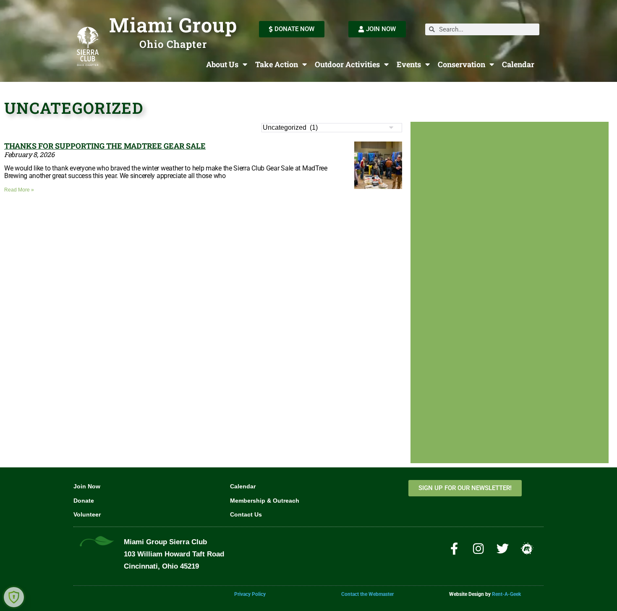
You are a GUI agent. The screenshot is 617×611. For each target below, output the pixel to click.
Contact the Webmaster (367, 594)
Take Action (276, 64)
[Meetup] (527, 548)
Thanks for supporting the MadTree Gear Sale (105, 146)
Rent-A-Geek (506, 594)
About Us (222, 64)
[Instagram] (478, 548)
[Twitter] (503, 548)
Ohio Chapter (173, 44)
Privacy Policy (250, 594)
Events (409, 64)
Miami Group (173, 25)
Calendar (518, 64)
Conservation (461, 64)
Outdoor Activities (347, 64)
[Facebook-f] (454, 548)
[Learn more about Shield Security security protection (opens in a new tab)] (14, 597)
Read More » (19, 190)
